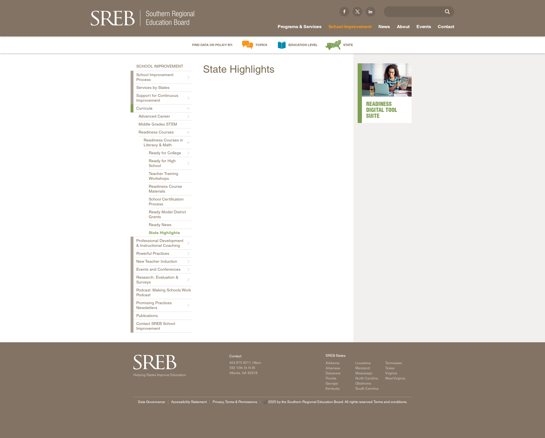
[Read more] (387, 80)
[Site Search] (447, 11)
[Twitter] (357, 11)
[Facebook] (344, 11)
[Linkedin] (370, 11)
